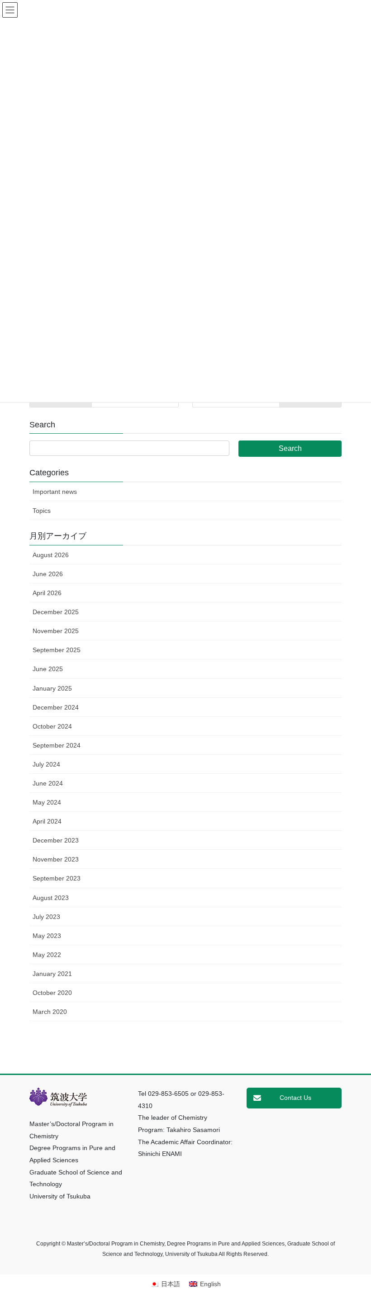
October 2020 (52, 992)
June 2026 (48, 574)
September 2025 (57, 650)
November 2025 (56, 631)
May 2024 (47, 802)
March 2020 (50, 1011)
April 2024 (47, 821)
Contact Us (295, 1097)
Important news (55, 491)
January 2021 (52, 973)
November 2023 (56, 859)
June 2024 (48, 783)
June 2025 (48, 668)
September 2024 (57, 745)
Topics (42, 510)
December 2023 (56, 840)
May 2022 (47, 954)
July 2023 (46, 916)
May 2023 (47, 935)
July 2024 (46, 764)
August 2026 (51, 555)
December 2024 (56, 707)
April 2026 (47, 593)
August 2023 (51, 897)
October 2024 (52, 726)
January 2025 (52, 688)
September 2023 (57, 878)
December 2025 (56, 612)
